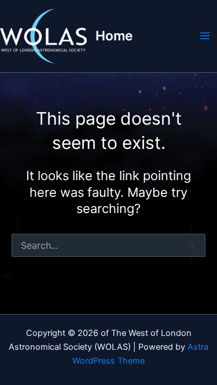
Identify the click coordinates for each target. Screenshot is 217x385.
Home (114, 36)
